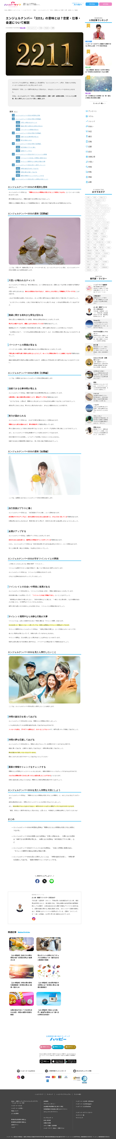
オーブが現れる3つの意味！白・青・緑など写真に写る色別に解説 (98, 97)
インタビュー (90, 205)
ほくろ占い (89, 202)
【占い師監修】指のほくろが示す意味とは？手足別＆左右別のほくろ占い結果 (97, 71)
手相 (95, 244)
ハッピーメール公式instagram (84, 1104)
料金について (14, 1111)
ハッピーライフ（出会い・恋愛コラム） (54, 1128)
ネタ (104, 214)
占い (104, 230)
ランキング (104, 225)
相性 (97, 256)
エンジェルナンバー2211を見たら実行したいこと (29, 165)
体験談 (105, 228)
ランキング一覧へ (98, 103)
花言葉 (88, 264)
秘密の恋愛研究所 (91, 258)
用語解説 (89, 253)
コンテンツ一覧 (80, 1115)
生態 (103, 250)
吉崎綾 (95, 233)
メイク (98, 222)
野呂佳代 (89, 270)
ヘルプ (13, 1127)
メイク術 (106, 222)
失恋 (90, 131)
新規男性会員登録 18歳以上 (18, 1122)
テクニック (98, 211)
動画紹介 (97, 230)
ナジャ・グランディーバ (92, 214)
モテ (97, 225)
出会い (89, 41)
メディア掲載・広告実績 (50, 1125)
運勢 (53, 28)
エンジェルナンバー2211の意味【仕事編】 (27, 133)
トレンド (91, 121)
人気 (99, 228)
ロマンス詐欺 (90, 228)
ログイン (70, 1046)
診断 (88, 67)
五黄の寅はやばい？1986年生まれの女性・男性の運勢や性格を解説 (21, 1012)
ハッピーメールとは (16, 1105)
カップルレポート (48, 1117)
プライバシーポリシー (49, 1104)
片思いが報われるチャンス (27, 122)
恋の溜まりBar (100, 242)
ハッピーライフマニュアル (63, 1094)
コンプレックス (105, 208)
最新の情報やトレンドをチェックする (30, 175)
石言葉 (103, 256)
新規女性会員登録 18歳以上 (18, 1119)
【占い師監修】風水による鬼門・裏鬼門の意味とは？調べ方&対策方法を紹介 (48, 1012)
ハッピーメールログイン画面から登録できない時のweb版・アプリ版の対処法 (98, 45)
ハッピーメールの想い (17, 1108)
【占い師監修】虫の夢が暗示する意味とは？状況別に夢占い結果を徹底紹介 (48, 985)
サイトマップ (79, 1117)
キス (88, 208)
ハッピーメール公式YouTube (83, 1106)
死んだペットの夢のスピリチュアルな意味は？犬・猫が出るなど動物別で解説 (48, 958)
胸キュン (89, 261)
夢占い (102, 233)
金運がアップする (24, 150)
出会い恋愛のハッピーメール (12, 10)
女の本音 (96, 236)
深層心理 (91, 157)
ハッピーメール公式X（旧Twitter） (85, 1101)
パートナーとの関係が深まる (27, 129)
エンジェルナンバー (32, 28)
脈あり (97, 261)
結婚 (101, 258)
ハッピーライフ (27, 10)
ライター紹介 (77, 1094)
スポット (89, 211)
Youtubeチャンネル (100, 200)
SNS (95, 197)
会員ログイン (14, 1124)
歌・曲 (101, 247)
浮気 (109, 247)
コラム (90, 116)
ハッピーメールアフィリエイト (84, 1112)
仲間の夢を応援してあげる (27, 172)
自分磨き (105, 261)
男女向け (47, 28)
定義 (90, 141)
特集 (90, 172)
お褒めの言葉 (47, 1123)
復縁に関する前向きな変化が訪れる (30, 126)
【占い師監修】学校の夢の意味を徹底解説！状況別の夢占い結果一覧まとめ (21, 985)
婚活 (90, 136)
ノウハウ (89, 216)
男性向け (89, 256)
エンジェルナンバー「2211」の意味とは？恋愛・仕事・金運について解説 (58, 10)
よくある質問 (14, 1113)
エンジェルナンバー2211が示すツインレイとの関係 (30, 154)
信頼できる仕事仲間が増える (27, 136)
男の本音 (98, 253)
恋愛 (41, 28)
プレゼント (89, 222)
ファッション (102, 219)
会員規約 (46, 1101)
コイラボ (96, 208)
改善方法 (102, 244)
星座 (88, 247)
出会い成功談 (47, 1120)
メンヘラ (89, 225)
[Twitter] (44, 881)
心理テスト (89, 242)
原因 (88, 233)
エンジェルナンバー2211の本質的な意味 (26, 115)
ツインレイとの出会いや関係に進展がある (32, 157)
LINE (88, 197)
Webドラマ (102, 197)
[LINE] (52, 881)
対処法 (95, 239)
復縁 (102, 239)
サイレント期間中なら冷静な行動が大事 (31, 161)
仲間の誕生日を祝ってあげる (27, 168)
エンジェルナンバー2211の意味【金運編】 (27, 143)
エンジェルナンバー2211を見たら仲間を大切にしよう (30, 179)
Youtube (89, 200)
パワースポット (90, 219)
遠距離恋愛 (104, 267)
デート (106, 211)
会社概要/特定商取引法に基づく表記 (53, 1106)
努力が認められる (24, 140)
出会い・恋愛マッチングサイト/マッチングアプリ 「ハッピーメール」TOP (24, 1102)
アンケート (92, 111)
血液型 (96, 264)
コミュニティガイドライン (51, 1111)
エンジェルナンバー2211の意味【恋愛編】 (27, 119)
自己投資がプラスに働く (26, 147)
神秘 (34, 10)
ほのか (98, 202)
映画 (95, 247)
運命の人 (96, 267)
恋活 (90, 152)
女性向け (104, 236)
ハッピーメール (99, 216)
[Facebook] (37, 881)
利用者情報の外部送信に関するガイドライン (55, 1109)
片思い (90, 162)
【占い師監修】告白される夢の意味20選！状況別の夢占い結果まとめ (21, 958)
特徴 (90, 167)
